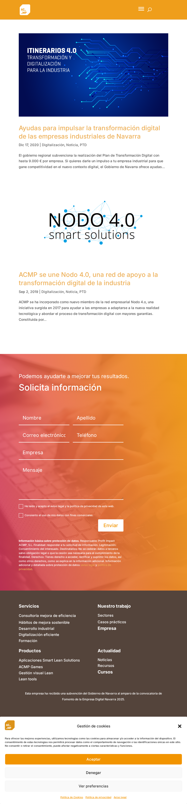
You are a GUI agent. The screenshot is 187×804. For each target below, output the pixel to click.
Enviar (110, 525)
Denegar (93, 772)
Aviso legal (120, 797)
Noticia (72, 145)
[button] (179, 726)
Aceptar (93, 759)
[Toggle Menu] (141, 8)
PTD (83, 145)
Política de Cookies (71, 797)
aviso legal (88, 565)
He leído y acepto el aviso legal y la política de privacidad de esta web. (69, 506)
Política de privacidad (98, 797)
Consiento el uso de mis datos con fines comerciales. (59, 515)
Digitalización (53, 145)
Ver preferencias (93, 786)
